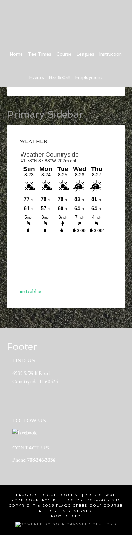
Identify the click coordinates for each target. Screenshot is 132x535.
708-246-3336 (41, 460)
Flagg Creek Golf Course (66, 19)
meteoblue (30, 291)
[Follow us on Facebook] (24, 432)
